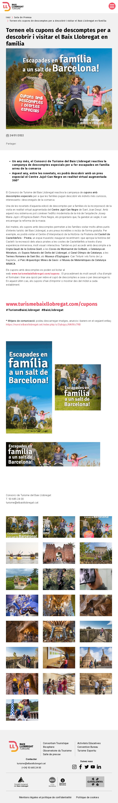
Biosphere (48, 746)
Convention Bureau (87, 746)
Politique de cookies (87, 797)
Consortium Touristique (56, 743)
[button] (22, 526)
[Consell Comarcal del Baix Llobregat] (21, 781)
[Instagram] (74, 766)
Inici (8, 17)
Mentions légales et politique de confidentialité (45, 797)
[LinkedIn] (99, 766)
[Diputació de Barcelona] (57, 781)
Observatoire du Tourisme (57, 750)
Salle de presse (52, 754)
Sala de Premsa (23, 17)
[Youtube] (92, 766)
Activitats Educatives (89, 743)
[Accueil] (13, 6)
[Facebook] (80, 766)
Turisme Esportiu (86, 750)
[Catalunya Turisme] (95, 781)
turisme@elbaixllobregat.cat (31, 763)
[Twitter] (86, 766)
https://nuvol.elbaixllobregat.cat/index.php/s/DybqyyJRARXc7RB (43, 324)
